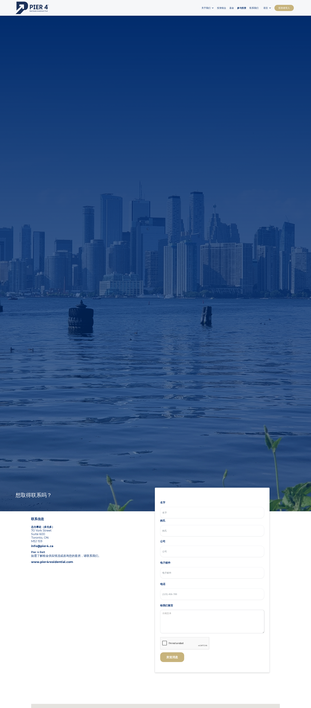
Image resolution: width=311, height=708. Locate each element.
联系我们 (254, 7)
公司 (162, 541)
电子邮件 (165, 562)
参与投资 (241, 7)
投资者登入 (284, 7)
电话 (162, 584)
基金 (231, 7)
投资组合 (221, 7)
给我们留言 (166, 605)
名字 (162, 502)
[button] (207, 8)
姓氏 (162, 520)
